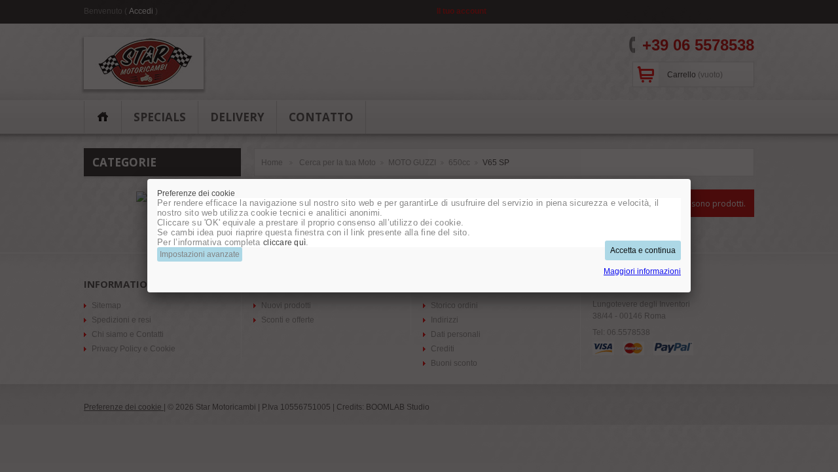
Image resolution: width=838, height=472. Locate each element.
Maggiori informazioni (642, 271)
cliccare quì (284, 242)
